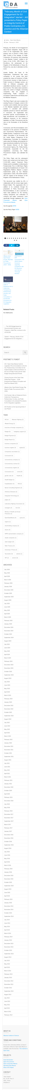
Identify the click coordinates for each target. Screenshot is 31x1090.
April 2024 (7, 654)
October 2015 (8, 882)
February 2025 (8, 620)
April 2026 (7, 576)
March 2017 (7, 824)
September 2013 (9, 953)
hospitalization (9, 483)
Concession (9, 455)
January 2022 (8, 743)
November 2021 (8, 749)
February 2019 (8, 797)
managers (8, 507)
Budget (8, 431)
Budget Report (10, 439)
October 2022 (8, 712)
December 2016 (8, 834)
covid (19, 471)
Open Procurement (8, 1061)
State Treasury (10, 545)
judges (7, 499)
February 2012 (8, 1015)
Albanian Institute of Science (11, 1035)
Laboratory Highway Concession (14, 503)
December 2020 (8, 787)
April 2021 (7, 773)
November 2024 (8, 630)
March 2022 (7, 736)
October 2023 (8, 671)
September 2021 (9, 756)
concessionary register (12, 467)
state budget (9, 541)
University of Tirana (11, 549)
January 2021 (8, 783)
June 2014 (7, 923)
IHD (20, 483)
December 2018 (8, 800)
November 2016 (8, 838)
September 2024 (9, 637)
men (18, 507)
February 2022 (8, 739)
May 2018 (7, 807)
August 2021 (7, 760)
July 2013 (7, 960)
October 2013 (8, 950)
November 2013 (8, 947)
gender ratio (9, 475)
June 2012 (7, 1001)
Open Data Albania (15, 40)
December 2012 (8, 981)
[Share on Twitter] (11, 245)
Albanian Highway (18, 419)
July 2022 (7, 722)
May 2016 (7, 858)
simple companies (10, 537)
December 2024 (8, 627)
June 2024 (7, 647)
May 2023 (7, 688)
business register (10, 447)
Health (19, 475)
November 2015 (8, 879)
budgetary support (20, 431)
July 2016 (7, 851)
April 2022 (7, 732)
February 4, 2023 (14, 42)
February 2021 (8, 780)
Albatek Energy (10, 423)
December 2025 (8, 590)
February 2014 (8, 936)
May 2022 (7, 729)
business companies (11, 443)
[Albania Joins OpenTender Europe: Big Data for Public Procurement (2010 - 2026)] (8, 252)
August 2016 (7, 848)
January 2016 (8, 872)
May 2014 (7, 926)
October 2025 (8, 593)
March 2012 (7, 1011)
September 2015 (9, 885)
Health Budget (9, 479)
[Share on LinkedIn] (17, 245)
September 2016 (9, 845)
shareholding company (12, 525)
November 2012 (8, 984)
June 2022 (7, 726)
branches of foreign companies (14, 427)
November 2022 (8, 709)
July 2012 (7, 998)
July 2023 (7, 681)
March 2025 (7, 617)
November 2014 (8, 909)
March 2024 (7, 658)
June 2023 (7, 685)
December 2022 (8, 705)
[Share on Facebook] (6, 245)
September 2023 (9, 675)
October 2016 (8, 841)
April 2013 (7, 967)
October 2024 (8, 634)
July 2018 (7, 804)
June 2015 (7, 892)
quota (22, 517)
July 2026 (7, 569)
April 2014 (7, 930)
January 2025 (8, 624)
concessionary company (12, 459)
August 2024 (7, 641)
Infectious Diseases (11, 491)
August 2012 (7, 994)
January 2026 (8, 586)
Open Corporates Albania (10, 1063)
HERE (14, 206)
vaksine (19, 553)
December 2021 (8, 746)
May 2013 (7, 964)
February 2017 (8, 828)
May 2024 (7, 651)
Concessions (9, 471)
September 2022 (9, 715)
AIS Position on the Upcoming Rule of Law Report (14, 407)
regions (8, 521)
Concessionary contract (12, 463)
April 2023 (7, 692)
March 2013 (7, 970)
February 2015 (8, 899)
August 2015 (7, 889)
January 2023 (8, 702)
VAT (7, 557)
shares (7, 529)
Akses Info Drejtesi (8, 1067)
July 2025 (7, 603)
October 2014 (8, 913)
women (15, 557)
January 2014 (8, 940)
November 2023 (8, 668)
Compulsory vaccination (12, 451)
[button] (5, 238)
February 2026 (8, 583)
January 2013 (8, 977)
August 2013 (7, 957)
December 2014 (8, 906)
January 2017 (8, 831)
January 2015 (8, 902)
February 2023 (8, 698)
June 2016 (7, 855)
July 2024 (7, 644)
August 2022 (7, 719)
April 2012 (7, 1008)
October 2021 (8, 753)
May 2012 (7, 1004)
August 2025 (7, 600)
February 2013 (8, 974)
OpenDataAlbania (10, 517)
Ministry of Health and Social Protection (12, 512)
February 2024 (8, 661)
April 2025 (7, 613)
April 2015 (7, 896)
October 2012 (8, 987)
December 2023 (8, 664)
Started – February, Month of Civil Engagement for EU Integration (13, 337)
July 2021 (7, 763)
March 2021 (7, 777)
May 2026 (7, 573)
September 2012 (9, 991)
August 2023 (7, 678)
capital (22, 447)
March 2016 (7, 865)
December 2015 (8, 875)
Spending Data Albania (9, 1065)
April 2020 (7, 794)
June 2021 (7, 766)
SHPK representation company (14, 533)
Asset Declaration (8, 1059)
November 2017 (8, 817)
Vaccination (9, 553)
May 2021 (7, 770)
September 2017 (9, 821)
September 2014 (9, 916)
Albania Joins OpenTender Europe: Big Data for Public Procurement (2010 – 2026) (15, 389)
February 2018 (8, 811)
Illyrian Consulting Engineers (13, 487)
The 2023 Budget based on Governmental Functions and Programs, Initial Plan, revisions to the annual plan (15, 329)
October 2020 (8, 790)
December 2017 (8, 814)
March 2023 (7, 695)
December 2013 (8, 943)
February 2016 (8, 868)
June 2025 (7, 607)
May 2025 (7, 610)
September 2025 (9, 596)
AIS (7, 419)
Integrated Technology (12, 495)
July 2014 (7, 919)
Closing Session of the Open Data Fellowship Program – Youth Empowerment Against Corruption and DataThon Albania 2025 (15, 380)
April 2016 (7, 862)
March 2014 (7, 933)
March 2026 (7, 579)
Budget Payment (10, 435)
